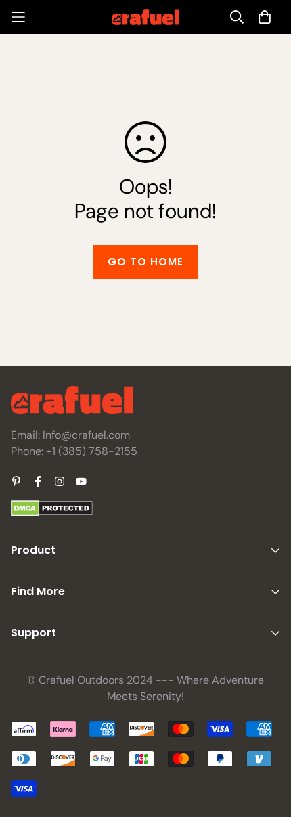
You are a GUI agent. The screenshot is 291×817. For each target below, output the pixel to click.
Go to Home (145, 262)
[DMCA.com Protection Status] (52, 513)
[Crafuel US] (145, 17)
